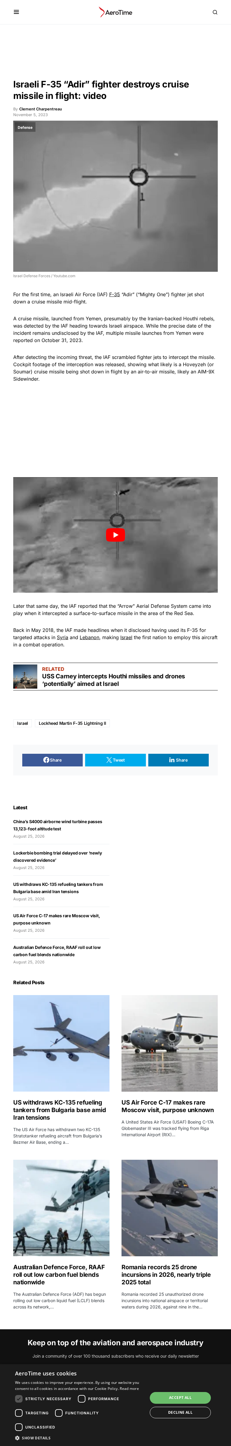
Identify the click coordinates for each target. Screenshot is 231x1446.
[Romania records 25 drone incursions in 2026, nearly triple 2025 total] (170, 1208)
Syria (62, 637)
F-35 (114, 294)
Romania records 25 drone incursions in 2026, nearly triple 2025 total (166, 1275)
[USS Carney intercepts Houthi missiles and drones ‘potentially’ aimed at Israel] (25, 676)
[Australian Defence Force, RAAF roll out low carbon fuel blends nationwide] (61, 1208)
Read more (129, 1388)
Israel (126, 637)
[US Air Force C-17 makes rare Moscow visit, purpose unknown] (170, 1043)
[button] (16, 12)
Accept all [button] (180, 1397)
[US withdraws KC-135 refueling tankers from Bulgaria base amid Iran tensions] (61, 1043)
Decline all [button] (180, 1412)
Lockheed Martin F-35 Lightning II (72, 723)
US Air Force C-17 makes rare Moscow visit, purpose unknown (168, 1106)
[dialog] (115, 1405)
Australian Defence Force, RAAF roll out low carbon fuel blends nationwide (59, 1275)
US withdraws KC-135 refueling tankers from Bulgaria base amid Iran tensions (59, 1110)
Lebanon (89, 637)
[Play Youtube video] (115, 535)
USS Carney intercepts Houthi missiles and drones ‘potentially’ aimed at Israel (113, 680)
